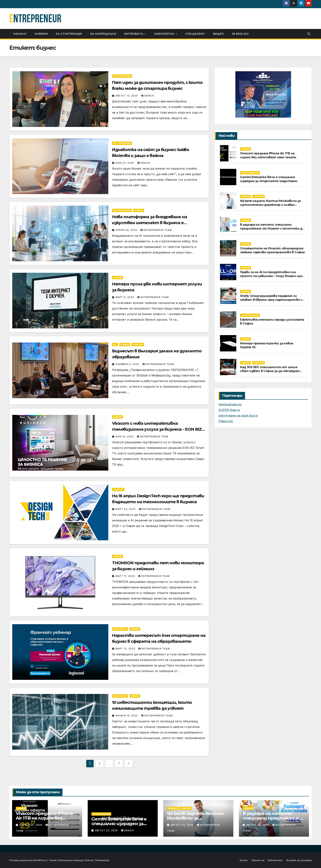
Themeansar (101, 860)
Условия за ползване (299, 860)
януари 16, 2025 (127, 715)
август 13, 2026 (127, 95)
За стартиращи (69, 33)
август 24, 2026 (258, 824)
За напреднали (103, 33)
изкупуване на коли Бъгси (238, 415)
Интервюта (134, 33)
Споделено (195, 33)
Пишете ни (258, 860)
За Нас (243, 860)
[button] (308, 34)
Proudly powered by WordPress (28, 860)
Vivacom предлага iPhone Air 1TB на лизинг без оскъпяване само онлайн (268, 155)
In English (240, 33)
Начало (19, 33)
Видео (218, 33)
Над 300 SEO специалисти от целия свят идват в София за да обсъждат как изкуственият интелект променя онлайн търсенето (271, 372)
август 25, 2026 (31, 824)
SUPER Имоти (229, 410)
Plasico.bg (225, 421)
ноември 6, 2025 (128, 364)
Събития (138, 344)
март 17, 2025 (126, 576)
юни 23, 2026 (125, 162)
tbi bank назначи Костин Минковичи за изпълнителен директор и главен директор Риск (270, 204)
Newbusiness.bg (229, 404)
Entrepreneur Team (158, 230)
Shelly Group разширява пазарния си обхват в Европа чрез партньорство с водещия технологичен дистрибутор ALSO (271, 301)
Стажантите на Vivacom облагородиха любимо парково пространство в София (272, 250)
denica (149, 95)
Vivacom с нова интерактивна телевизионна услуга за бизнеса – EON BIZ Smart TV (157, 429)
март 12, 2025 (126, 648)
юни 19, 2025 (125, 436)
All (115, 344)
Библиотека (275, 860)
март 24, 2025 (126, 509)
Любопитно (164, 33)
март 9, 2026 (125, 297)
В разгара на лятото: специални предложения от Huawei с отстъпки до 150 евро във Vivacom (272, 228)
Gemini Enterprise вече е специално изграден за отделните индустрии (268, 179)
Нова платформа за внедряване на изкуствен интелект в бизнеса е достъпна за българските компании (151, 222)
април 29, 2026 (127, 230)
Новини (41, 33)
